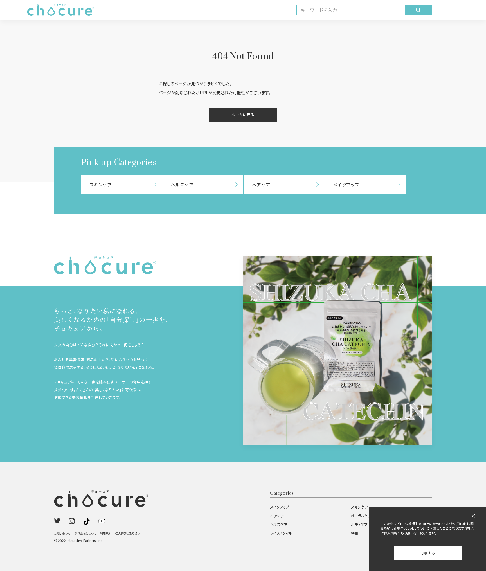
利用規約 (105, 533)
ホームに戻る (243, 114)
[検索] (418, 10)
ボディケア (359, 524)
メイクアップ (279, 507)
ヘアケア (277, 515)
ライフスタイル (281, 533)
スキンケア (359, 507)
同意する (427, 553)
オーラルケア (361, 515)
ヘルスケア (278, 524)
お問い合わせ (62, 533)
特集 (354, 533)
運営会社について (85, 533)
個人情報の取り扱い (127, 533)
